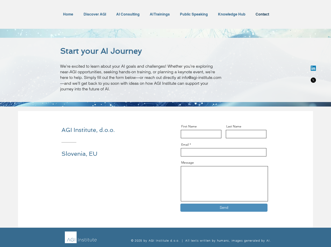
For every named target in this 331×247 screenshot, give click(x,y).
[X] (313, 80)
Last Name (233, 126)
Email (185, 144)
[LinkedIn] (313, 68)
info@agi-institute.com (201, 77)
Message (187, 162)
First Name (189, 126)
